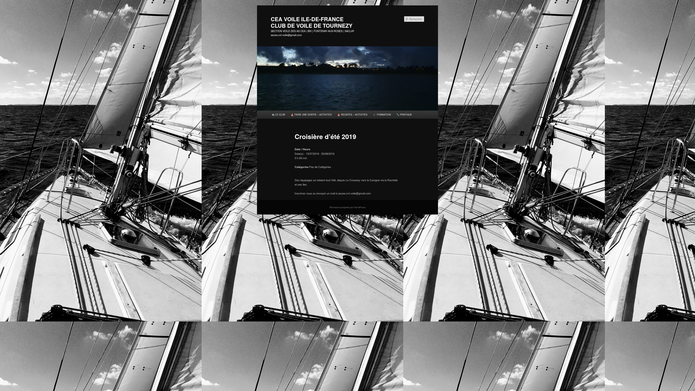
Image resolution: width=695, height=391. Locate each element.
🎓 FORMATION (382, 114)
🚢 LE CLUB (278, 114)
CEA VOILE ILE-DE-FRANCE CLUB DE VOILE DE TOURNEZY (316, 22)
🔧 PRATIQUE (404, 114)
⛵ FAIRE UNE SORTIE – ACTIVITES (311, 114)
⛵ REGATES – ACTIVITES (352, 114)
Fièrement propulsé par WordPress (347, 207)
